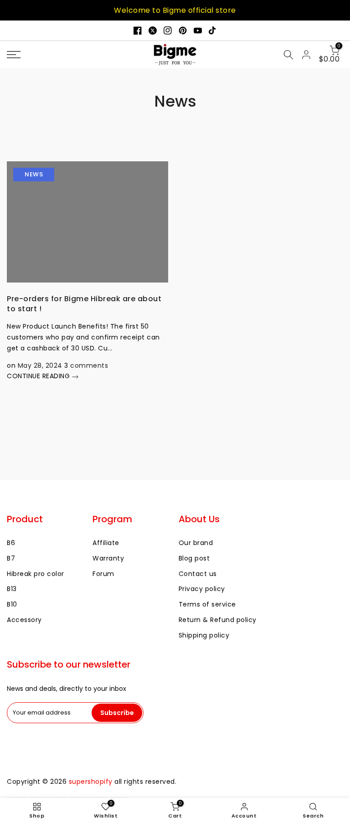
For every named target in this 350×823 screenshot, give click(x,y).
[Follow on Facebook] (138, 30)
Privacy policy (202, 588)
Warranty (108, 558)
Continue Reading (39, 376)
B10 (12, 604)
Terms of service (207, 604)
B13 (12, 588)
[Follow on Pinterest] (183, 30)
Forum (103, 573)
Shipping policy (204, 635)
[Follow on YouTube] (198, 30)
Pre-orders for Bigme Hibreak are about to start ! (84, 303)
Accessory (24, 619)
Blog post (194, 558)
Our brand (196, 542)
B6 (11, 542)
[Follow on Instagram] (168, 30)
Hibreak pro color (35, 573)
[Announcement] (175, 10)
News (34, 174)
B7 (11, 558)
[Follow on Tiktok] (213, 30)
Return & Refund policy (218, 619)
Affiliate (106, 542)
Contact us (198, 573)
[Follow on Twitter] (153, 30)
